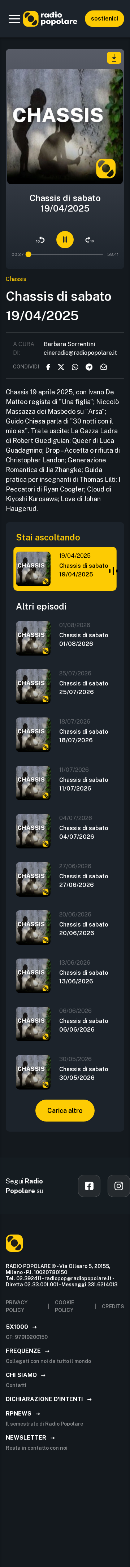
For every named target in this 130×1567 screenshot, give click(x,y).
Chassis (16, 279)
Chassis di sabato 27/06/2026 (83, 880)
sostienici (104, 18)
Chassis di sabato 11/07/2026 (83, 784)
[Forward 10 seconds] (89, 239)
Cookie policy (64, 1306)
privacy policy (16, 1306)
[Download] (114, 58)
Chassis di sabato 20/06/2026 (83, 929)
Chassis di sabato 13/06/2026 (83, 977)
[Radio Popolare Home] (50, 19)
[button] (14, 18)
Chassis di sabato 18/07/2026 (83, 736)
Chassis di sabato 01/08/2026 (83, 639)
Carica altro (65, 1110)
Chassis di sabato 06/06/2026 (83, 1025)
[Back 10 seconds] (40, 239)
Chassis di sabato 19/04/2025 (83, 570)
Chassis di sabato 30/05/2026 (83, 1073)
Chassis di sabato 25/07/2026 (83, 688)
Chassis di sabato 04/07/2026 (83, 832)
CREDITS (113, 1306)
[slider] (28, 254)
